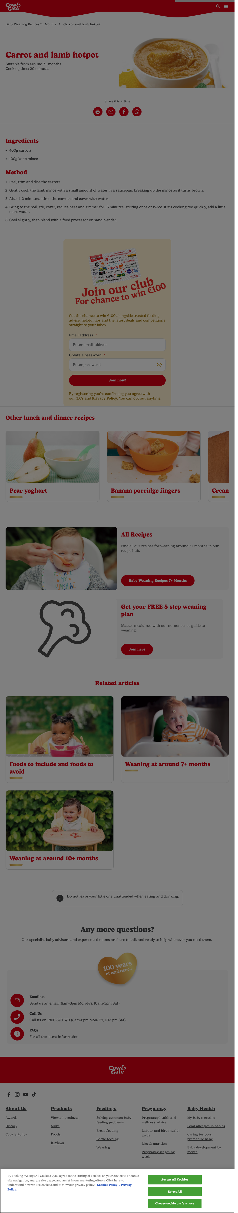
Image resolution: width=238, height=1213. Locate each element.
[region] (117, 1191)
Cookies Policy (107, 1185)
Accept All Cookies (174, 1179)
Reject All (175, 1191)
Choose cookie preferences (174, 1203)
